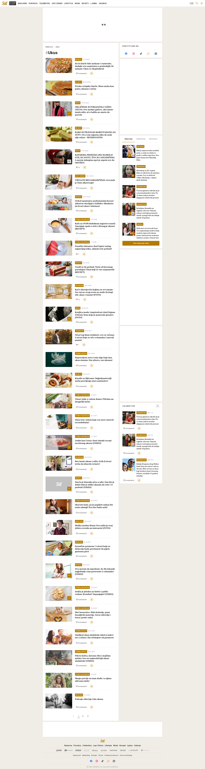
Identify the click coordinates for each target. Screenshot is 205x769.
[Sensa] (123, 750)
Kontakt (94, 755)
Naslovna (49, 47)
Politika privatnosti (111, 755)
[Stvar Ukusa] (145, 750)
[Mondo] (69, 750)
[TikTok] (141, 53)
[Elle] (86, 750)
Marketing (86, 755)
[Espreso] (78, 750)
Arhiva (100, 755)
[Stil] (4, 3)
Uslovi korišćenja (126, 755)
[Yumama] (133, 750)
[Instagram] (133, 53)
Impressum (77, 755)
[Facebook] (126, 53)
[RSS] (148, 53)
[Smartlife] (113, 750)
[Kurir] (59, 750)
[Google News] (155, 53)
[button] (81, 73)
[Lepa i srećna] (104, 750)
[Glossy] (95, 750)
